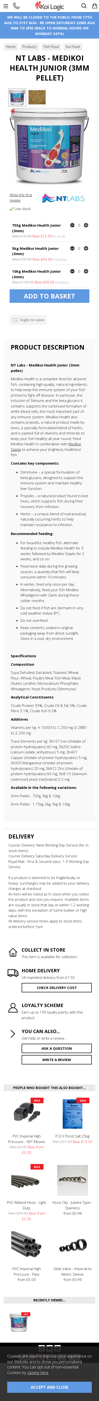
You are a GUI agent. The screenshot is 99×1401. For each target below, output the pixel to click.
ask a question (57, 1048)
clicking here (37, 1372)
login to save (31, 319)
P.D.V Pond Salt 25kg (72, 1136)
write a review (56, 1059)
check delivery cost (57, 987)
